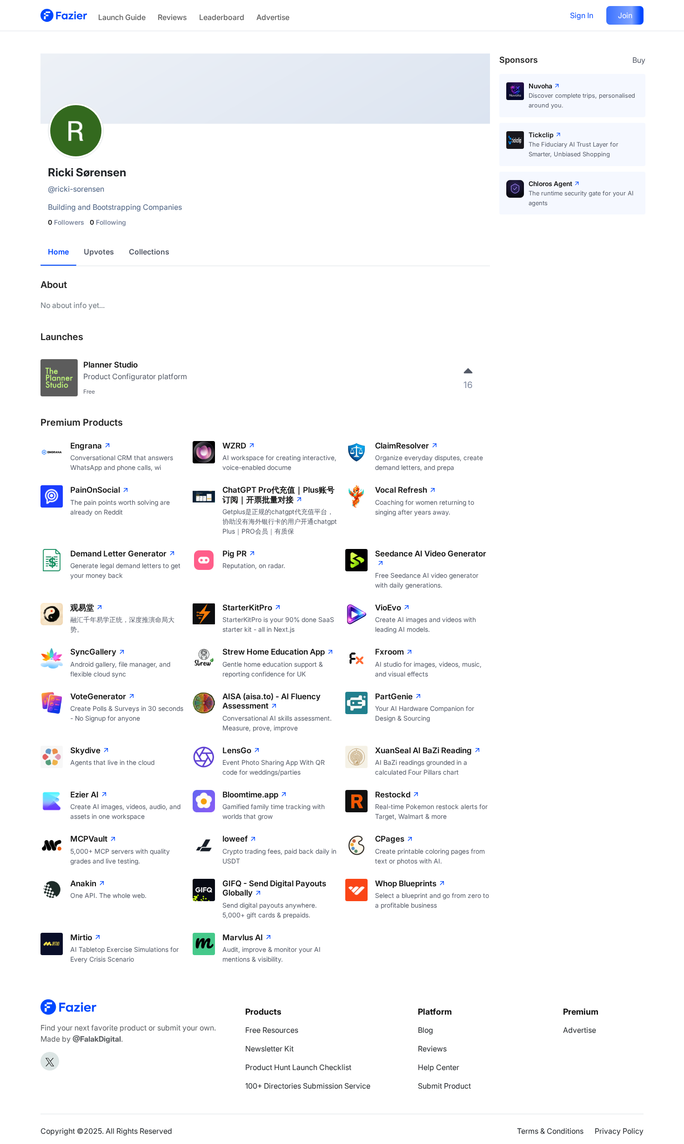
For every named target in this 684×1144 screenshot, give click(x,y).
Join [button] (625, 15)
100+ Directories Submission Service (307, 1085)
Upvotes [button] (99, 251)
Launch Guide (122, 17)
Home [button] (58, 251)
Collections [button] (149, 251)
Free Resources (271, 1030)
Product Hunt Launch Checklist (298, 1067)
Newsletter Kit (269, 1048)
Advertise (272, 17)
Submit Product (444, 1085)
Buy (638, 60)
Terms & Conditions (550, 1131)
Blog (425, 1030)
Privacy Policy (619, 1131)
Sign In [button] (581, 15)
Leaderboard (221, 17)
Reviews (172, 17)
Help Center (438, 1067)
